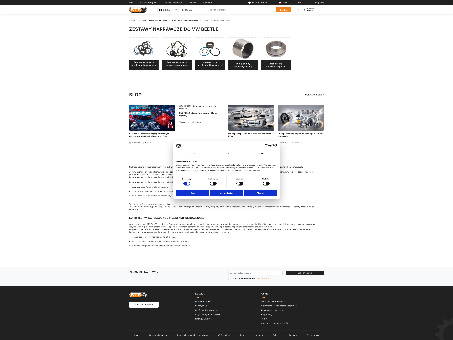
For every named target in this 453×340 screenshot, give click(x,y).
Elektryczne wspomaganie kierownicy (279, 306)
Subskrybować (305, 273)
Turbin (264, 319)
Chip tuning (266, 314)
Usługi (188, 10)
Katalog (166, 10)
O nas (131, 2)
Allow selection (226, 193)
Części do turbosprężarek (207, 310)
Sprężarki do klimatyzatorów (275, 323)
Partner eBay (313, 335)
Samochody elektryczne (272, 310)
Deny (193, 193)
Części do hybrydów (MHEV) (208, 314)
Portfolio (258, 335)
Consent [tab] (191, 153)
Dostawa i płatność (158, 335)
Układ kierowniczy (204, 301)
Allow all (260, 193)
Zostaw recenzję (144, 304)
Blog (242, 335)
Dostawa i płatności (172, 2)
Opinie (276, 335)
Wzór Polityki (224, 335)
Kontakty (207, 2)
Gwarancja (192, 2)
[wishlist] (297, 10)
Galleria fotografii (148, 2)
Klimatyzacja (201, 306)
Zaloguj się (319, 2)
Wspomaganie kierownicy (273, 301)
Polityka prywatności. (263, 278)
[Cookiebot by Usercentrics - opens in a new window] (266, 146)
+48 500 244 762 (260, 2)
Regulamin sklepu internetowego (192, 335)
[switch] (213, 183)
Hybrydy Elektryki (203, 319)
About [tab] (261, 153)
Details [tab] (226, 153)
